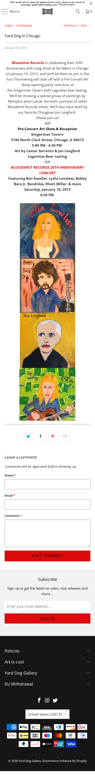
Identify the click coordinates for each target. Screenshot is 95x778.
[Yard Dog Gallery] (47, 11)
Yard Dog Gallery (29, 761)
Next (84, 25)
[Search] (78, 11)
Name (10, 475)
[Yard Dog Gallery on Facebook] (39, 700)
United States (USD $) (45, 714)
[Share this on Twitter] (28, 436)
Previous (70, 25)
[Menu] (2, 11)
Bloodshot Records (28, 62)
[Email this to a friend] (65, 436)
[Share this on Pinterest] (53, 436)
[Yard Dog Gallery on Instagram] (47, 700)
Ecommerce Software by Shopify (64, 761)
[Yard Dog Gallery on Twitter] (55, 700)
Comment (13, 516)
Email (10, 495)
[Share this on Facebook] (41, 436)
